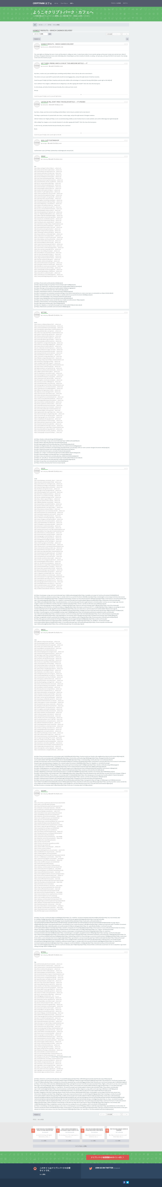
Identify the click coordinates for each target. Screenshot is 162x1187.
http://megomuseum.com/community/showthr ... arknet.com (49, 511)
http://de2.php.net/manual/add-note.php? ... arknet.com (48, 351)
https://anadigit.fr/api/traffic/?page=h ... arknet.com (47, 363)
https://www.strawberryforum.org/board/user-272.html (48, 894)
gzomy (43, 791)
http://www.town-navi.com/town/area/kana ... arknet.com (48, 387)
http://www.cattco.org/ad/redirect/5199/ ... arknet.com (48, 568)
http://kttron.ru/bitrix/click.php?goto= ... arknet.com (47, 969)
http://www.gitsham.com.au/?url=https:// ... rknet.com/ (48, 541)
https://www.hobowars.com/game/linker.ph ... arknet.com (48, 749)
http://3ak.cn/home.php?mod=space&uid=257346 (46, 890)
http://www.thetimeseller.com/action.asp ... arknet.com (48, 383)
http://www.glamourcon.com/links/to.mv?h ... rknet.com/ (48, 580)
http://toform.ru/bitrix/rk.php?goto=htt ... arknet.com (47, 185)
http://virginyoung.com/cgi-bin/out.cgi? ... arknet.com (47, 746)
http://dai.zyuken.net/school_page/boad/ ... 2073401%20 (48, 1068)
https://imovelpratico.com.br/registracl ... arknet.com (47, 748)
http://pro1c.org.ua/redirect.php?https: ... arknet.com (47, 994)
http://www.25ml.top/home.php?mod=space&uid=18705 (48, 806)
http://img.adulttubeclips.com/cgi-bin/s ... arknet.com (47, 331)
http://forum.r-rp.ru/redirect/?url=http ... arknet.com (47, 495)
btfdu (43, 952)
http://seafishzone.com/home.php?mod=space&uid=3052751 (49, 809)
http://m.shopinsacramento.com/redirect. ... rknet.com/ (48, 667)
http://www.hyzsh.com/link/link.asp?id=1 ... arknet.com (48, 219)
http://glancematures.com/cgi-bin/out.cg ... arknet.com (48, 368)
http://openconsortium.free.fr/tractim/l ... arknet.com (47, 407)
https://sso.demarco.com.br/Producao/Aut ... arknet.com (48, 237)
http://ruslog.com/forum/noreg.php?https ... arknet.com (48, 1004)
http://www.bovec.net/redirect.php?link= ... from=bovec (48, 743)
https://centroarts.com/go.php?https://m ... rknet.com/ (48, 356)
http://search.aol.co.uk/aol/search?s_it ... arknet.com (47, 690)
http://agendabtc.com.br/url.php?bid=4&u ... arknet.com (48, 1065)
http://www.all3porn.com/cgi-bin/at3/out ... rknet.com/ (47, 252)
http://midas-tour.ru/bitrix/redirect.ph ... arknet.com (47, 646)
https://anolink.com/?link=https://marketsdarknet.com (48, 986)
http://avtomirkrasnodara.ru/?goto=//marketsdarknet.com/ (49, 974)
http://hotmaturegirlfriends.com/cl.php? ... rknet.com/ (47, 643)
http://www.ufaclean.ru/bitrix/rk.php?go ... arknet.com (47, 997)
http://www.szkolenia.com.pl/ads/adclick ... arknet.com (48, 712)
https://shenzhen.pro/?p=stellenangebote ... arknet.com (48, 274)
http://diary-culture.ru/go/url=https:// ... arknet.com (47, 499)
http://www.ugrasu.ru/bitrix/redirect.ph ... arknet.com (47, 678)
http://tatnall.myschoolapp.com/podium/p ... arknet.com (48, 485)
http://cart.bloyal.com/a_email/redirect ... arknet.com (47, 222)
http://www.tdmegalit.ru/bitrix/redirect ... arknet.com (47, 561)
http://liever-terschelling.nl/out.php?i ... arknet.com (47, 251)
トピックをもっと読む (81, 1146)
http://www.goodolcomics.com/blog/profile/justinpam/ (48, 833)
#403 (126, 952)
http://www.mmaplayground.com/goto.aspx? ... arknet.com (49, 651)
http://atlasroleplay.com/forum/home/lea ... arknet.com (48, 239)
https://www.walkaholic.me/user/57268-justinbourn (47, 865)
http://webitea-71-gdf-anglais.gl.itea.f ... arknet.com (47, 192)
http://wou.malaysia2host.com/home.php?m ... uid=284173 (48, 906)
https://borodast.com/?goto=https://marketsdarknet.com (49, 1023)
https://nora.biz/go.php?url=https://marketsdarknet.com (48, 1028)
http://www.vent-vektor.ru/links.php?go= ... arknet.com (48, 970)
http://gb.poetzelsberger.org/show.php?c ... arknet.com (48, 570)
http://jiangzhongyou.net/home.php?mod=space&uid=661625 (49, 900)
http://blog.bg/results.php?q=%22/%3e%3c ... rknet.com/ (49, 705)
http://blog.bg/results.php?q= (41, 1057)
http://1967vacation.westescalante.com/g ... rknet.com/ (48, 246)
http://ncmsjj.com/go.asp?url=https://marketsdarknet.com (49, 359)
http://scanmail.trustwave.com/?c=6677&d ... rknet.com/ (48, 719)
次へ (127, 34)
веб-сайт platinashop (50, 140)
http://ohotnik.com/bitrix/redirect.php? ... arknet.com (47, 558)
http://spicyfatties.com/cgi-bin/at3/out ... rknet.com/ (47, 516)
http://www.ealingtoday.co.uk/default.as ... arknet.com (48, 203)
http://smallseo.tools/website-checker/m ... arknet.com (48, 588)
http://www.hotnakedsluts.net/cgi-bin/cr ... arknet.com (48, 571)
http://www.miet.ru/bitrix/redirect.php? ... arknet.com (47, 1008)
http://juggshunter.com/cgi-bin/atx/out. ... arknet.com (47, 731)
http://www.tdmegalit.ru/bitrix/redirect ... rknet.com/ (47, 210)
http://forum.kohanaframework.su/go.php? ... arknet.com (48, 645)
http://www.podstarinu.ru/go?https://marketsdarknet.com (49, 365)
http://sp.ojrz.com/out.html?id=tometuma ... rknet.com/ (48, 208)
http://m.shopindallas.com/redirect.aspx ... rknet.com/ (47, 1001)
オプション (102, 1114)
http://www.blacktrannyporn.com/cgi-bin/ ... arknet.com (48, 376)
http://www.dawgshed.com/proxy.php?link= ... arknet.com (48, 375)
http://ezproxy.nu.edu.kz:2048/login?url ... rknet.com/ (47, 381)
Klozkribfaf (45, 66)
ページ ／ (116, 34)
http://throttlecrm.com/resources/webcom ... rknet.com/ (48, 266)
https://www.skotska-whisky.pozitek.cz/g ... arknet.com (48, 548)
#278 (126, 44)
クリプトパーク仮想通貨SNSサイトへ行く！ (107, 1157)
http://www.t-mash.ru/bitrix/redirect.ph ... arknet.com (47, 241)
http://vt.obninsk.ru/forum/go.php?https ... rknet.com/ (47, 517)
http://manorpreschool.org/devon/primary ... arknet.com (48, 180)
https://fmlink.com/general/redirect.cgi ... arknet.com (47, 1062)
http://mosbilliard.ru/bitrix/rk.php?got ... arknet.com (47, 687)
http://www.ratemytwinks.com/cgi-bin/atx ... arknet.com (48, 692)
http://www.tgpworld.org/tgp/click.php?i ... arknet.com (48, 539)
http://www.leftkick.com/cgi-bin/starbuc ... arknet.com (47, 1009)
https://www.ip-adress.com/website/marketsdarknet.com (49, 546)
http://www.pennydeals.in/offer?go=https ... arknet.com (48, 202)
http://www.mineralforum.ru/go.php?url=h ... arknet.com (48, 429)
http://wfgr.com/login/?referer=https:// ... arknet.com (47, 168)
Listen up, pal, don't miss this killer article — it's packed (63, 102)
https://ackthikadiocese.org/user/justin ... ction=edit (47, 851)
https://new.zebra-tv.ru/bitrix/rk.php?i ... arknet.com (47, 273)
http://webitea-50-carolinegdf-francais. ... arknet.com (47, 670)
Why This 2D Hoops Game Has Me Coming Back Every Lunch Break (94, 1129)
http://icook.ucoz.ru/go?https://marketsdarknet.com (47, 662)
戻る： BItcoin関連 (39, 1119)
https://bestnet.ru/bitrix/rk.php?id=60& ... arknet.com (47, 482)
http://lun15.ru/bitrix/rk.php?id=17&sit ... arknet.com (47, 1003)
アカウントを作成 (116, 3)
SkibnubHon (46, 105)
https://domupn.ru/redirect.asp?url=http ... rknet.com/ (47, 694)
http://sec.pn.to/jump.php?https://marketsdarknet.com (48, 1053)
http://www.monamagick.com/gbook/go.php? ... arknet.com (49, 414)
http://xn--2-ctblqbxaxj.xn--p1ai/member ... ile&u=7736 (47, 857)
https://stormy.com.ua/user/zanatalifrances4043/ (46, 843)
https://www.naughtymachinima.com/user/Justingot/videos (49, 873)
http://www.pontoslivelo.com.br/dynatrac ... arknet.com (48, 353)
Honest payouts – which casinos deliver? (52, 30)
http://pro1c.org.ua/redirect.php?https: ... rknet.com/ (47, 183)
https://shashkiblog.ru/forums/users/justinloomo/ (46, 814)
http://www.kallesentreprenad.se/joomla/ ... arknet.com (48, 405)
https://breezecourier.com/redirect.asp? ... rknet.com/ (48, 393)
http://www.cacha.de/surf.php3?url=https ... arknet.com (48, 1043)
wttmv (44, 312)
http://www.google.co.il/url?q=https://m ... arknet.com (47, 536)
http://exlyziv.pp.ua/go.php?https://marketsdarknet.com (48, 332)
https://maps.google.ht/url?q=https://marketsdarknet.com (49, 1016)
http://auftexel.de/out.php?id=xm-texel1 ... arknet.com (47, 1014)
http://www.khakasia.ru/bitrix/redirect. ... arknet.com (47, 354)
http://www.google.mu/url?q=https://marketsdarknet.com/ (49, 385)
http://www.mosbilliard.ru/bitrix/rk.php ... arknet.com (47, 242)
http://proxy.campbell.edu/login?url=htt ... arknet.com (47, 497)
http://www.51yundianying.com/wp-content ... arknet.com (48, 733)
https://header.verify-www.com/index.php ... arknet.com (48, 717)
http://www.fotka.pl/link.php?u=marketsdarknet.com (47, 408)
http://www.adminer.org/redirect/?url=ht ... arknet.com (48, 578)
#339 (126, 156)
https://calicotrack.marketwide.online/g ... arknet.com (47, 220)
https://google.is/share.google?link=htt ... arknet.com (47, 490)
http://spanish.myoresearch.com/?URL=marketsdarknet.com (49, 529)
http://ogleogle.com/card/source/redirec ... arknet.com (48, 1070)
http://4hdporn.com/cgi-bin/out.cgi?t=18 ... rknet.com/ (47, 207)
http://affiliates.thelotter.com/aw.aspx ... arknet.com (47, 502)
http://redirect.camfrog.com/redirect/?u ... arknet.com (48, 727)
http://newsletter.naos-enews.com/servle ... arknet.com (48, 704)
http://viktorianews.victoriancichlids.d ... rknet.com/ (47, 509)
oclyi (43, 468)
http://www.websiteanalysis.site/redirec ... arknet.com (48, 1021)
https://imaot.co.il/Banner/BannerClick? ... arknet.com (47, 324)
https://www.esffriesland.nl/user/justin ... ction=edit (47, 872)
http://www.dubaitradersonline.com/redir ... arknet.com (48, 227)
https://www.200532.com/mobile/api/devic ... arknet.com (48, 1031)
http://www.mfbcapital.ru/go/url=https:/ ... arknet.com (47, 339)
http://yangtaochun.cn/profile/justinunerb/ (45, 840)
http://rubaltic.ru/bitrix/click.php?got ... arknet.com (47, 261)
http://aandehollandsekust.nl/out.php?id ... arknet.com (48, 729)
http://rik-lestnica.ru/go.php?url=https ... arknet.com (47, 361)
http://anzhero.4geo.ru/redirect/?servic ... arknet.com (47, 1072)
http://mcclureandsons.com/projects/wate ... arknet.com (48, 726)
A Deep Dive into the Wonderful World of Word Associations (45, 1129)
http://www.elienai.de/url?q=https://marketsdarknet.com (48, 744)
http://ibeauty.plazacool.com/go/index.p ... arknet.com (48, 689)
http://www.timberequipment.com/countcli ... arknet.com (48, 514)
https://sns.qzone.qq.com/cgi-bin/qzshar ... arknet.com (48, 415)
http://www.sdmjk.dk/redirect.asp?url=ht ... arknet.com (48, 984)
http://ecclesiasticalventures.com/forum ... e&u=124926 (48, 885)
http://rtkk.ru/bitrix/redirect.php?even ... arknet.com (47, 734)
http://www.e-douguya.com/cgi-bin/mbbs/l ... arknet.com (48, 519)
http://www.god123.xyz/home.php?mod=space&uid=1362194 (49, 855)
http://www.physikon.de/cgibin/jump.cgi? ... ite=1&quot (48, 553)
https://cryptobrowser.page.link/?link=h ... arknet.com (47, 656)
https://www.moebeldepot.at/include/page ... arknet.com (48, 327)
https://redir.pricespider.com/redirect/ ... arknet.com (47, 714)
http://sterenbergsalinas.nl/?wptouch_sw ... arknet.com (48, 212)
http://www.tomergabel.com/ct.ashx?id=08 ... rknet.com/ (48, 492)
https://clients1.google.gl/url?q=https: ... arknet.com (47, 1046)
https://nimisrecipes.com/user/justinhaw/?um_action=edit (49, 821)
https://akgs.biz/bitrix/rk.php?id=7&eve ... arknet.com (47, 257)
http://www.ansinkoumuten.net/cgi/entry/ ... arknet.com (48, 262)
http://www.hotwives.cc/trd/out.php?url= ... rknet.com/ (48, 532)
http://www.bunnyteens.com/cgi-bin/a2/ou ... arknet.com (48, 721)
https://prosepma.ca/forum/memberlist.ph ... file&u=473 (48, 831)
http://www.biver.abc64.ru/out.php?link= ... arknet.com (47, 424)
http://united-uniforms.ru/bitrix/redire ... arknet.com (47, 965)
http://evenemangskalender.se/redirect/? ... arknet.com (48, 675)
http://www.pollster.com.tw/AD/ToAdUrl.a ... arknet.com (48, 504)
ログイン (125, 3)
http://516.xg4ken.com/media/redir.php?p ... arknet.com (48, 380)
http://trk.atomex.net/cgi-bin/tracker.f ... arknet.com (47, 229)
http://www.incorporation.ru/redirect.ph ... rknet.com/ (47, 173)
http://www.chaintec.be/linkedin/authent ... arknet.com (48, 402)
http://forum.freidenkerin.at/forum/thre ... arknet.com (47, 176)
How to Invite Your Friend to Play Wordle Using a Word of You (69, 1129)
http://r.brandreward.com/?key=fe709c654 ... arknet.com (48, 677)
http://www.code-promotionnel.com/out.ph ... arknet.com (48, 684)
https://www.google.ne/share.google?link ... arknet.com (48, 269)
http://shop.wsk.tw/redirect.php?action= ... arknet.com (48, 170)
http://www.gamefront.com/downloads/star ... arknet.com (48, 397)
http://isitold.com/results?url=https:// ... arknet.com (47, 190)
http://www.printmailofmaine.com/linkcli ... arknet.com (47, 566)
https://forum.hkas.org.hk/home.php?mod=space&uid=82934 (49, 802)
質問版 (49, 25)
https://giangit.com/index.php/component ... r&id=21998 (48, 907)
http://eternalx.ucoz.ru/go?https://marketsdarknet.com (48, 565)
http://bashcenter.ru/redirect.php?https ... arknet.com (47, 660)
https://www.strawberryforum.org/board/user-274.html (48, 824)
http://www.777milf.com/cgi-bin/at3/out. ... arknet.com (47, 538)
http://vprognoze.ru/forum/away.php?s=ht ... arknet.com (48, 1055)
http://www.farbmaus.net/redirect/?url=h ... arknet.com (48, 549)
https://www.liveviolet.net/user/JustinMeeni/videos (47, 877)
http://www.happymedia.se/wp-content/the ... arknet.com (48, 724)
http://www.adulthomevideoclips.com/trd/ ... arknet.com (48, 425)
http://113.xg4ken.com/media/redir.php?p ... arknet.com (48, 709)
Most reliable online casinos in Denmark (119, 1129)
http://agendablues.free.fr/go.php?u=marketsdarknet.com (49, 531)
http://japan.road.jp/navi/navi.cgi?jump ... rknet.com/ (47, 1048)
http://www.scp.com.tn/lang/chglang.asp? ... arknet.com (48, 344)
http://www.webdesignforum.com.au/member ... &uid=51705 (49, 850)
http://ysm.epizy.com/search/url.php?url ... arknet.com (48, 1060)
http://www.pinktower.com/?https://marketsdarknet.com (48, 1058)
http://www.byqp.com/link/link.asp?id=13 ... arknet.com (48, 991)
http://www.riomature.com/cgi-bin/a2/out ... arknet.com (48, 707)
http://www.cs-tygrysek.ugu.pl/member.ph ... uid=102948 (48, 826)
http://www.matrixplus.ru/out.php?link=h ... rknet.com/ (47, 186)
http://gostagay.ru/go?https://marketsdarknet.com (47, 655)
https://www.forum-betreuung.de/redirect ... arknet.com (48, 244)
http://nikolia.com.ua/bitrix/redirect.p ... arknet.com (47, 205)
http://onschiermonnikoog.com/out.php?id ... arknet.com (48, 685)
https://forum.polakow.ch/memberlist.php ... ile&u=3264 (48, 882)
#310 (126, 102)
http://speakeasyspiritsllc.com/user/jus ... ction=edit (47, 904)
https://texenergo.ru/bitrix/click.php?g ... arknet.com (47, 232)
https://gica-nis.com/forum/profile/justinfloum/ (46, 819)
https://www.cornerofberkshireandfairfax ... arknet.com (48, 398)
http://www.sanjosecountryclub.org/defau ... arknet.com (48, 217)
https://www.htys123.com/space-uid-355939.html (46, 828)
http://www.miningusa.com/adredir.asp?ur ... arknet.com (48, 972)
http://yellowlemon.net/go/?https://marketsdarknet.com (48, 224)
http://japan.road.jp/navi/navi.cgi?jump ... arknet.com (47, 230)
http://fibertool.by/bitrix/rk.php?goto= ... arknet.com (47, 225)
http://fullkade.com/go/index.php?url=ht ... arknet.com (47, 358)
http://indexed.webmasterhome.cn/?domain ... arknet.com (49, 700)
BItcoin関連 (56, 25)
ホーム (56, 3)
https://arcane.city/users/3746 (42, 841)
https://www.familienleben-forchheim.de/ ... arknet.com (48, 522)
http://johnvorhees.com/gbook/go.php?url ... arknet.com (48, 668)
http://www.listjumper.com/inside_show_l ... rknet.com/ (48, 480)
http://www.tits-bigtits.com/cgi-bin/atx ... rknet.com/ (47, 410)
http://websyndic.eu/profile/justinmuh (43, 863)
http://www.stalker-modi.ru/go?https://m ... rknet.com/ (48, 989)
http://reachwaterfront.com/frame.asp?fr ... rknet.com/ (48, 556)
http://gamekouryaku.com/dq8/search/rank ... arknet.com (48, 979)
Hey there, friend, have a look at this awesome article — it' (64, 63)
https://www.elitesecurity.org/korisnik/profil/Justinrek (48, 813)
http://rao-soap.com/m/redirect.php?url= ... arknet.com (48, 982)
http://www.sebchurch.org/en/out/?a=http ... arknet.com (48, 422)
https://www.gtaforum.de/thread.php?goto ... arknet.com (48, 741)
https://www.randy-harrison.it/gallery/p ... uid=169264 (47, 868)
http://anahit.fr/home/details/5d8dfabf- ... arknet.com (47, 256)
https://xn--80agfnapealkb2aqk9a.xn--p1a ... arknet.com (48, 213)
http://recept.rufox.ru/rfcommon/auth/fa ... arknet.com (48, 521)
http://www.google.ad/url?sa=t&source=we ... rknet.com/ (48, 581)
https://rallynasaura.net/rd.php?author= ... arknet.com (47, 235)
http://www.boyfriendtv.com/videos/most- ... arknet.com (48, 680)
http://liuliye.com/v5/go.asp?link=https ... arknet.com (47, 1067)
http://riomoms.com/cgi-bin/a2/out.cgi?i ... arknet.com (47, 658)
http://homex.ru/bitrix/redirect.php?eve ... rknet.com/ (47, 336)
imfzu (43, 630)
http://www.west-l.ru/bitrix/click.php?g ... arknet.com (47, 526)
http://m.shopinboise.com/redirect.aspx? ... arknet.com (48, 373)
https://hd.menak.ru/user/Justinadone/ (44, 884)
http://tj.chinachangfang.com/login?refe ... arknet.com (47, 682)
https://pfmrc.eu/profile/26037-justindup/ (44, 804)
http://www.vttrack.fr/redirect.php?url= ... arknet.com (47, 346)
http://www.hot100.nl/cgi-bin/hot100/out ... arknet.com (48, 653)
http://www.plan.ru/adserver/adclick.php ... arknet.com (48, 264)
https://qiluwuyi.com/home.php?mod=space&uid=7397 (48, 867)
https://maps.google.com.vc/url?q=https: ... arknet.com (48, 417)
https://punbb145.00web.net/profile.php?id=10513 (47, 823)
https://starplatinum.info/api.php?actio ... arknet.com (47, 419)
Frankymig (45, 159)
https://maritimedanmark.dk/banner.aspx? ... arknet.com (48, 1036)
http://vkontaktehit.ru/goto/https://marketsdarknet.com (48, 329)
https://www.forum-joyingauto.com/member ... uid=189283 (49, 858)
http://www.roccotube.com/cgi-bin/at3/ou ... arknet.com (48, 992)
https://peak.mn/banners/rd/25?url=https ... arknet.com (48, 420)
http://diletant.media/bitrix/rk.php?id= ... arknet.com (47, 722)
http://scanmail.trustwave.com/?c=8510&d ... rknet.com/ (48, 585)
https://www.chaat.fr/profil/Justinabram (44, 835)
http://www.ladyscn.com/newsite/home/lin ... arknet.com (48, 1019)
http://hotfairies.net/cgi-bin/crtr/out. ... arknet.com (47, 489)
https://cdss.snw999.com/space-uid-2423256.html (46, 818)
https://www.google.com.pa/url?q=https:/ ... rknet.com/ (48, 432)
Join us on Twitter (107, 1168)
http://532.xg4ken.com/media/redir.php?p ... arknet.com (48, 200)
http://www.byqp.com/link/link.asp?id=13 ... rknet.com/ (48, 699)
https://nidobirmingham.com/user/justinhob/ (45, 853)
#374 (126, 468)
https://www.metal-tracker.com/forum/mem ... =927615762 (49, 909)
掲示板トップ (42, 25)
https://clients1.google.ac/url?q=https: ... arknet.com (47, 543)
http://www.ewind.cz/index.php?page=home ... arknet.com (49, 247)
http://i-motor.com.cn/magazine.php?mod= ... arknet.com (48, 560)
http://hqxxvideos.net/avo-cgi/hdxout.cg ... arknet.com (48, 999)
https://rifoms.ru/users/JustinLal (42, 848)
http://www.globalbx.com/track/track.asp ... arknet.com (48, 1030)
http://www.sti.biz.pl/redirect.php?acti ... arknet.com (47, 338)
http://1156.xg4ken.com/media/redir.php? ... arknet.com (48, 524)
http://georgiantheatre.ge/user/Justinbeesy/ (45, 830)
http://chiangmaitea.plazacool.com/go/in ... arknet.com (48, 673)
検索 (71, 3)
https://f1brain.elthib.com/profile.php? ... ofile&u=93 (47, 846)
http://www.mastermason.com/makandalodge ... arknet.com (49, 736)
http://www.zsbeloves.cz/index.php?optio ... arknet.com (48, 234)
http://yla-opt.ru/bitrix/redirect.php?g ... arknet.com (47, 500)
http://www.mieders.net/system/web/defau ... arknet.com (49, 1040)
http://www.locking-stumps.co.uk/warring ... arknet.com (48, 665)
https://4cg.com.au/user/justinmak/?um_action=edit (47, 887)
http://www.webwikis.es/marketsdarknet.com (45, 1052)
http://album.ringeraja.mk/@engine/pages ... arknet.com (48, 215)
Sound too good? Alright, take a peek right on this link (47, 134)
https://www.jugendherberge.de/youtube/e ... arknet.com (48, 400)
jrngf (43, 156)
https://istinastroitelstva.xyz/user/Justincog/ (45, 895)
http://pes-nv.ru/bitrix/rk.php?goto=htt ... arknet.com (47, 1018)
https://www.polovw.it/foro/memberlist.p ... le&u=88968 (48, 836)
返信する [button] (37, 39)
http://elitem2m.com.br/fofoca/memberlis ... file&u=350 (48, 816)
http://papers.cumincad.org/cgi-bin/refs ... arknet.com (48, 334)
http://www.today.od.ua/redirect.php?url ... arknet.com (48, 175)
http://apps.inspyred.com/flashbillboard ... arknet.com (48, 587)
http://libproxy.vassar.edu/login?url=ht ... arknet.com (47, 392)
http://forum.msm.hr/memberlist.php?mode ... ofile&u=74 (48, 875)
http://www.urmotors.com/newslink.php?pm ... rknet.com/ (48, 975)
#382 (126, 791)
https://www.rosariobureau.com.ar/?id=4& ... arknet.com (48, 193)
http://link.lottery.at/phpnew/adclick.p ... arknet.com (47, 494)
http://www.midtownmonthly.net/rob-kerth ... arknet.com (48, 711)
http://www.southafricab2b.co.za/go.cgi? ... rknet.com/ (48, 554)
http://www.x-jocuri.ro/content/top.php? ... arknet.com (47, 1033)
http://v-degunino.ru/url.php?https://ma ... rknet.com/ (47, 573)
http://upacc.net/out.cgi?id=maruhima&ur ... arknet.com (48, 697)
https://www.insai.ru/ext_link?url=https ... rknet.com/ (47, 1026)
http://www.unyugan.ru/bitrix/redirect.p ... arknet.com (47, 188)
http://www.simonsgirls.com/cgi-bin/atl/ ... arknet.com (47, 197)
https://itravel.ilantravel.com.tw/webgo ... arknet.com (47, 663)
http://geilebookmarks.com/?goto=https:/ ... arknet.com (48, 507)
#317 (126, 140)
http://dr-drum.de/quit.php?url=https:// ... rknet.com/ (47, 254)
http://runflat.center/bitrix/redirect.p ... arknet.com (47, 1045)
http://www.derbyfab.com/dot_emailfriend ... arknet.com (48, 181)
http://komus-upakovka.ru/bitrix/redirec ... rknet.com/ (47, 403)
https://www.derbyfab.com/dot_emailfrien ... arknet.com (48, 430)
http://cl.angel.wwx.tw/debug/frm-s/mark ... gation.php (48, 738)
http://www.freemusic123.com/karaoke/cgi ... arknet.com (48, 512)
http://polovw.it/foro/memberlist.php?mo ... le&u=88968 (48, 892)
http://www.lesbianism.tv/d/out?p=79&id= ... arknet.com (48, 1038)
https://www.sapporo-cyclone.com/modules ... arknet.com (49, 702)
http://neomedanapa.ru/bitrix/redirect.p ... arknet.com (47, 341)
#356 (126, 312)
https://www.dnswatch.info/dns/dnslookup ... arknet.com (48, 326)
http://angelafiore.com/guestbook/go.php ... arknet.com (48, 343)
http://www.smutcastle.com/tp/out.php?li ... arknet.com (48, 534)
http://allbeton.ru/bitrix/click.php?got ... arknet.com (47, 641)
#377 (126, 630)
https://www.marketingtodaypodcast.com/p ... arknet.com (49, 276)
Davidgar (45, 143)
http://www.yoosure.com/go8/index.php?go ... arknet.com (48, 977)
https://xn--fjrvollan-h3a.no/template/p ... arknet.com (47, 563)
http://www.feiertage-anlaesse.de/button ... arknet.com (48, 487)
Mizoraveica (46, 47)
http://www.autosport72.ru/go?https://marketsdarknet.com (49, 576)
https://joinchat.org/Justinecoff (42, 845)
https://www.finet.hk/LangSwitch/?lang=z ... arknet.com (48, 195)
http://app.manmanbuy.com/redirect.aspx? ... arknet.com (48, 544)
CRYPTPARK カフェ (42, 3)
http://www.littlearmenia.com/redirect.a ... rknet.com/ (47, 583)
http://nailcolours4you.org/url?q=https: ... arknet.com (47, 198)
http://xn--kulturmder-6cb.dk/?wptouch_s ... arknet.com (48, 348)
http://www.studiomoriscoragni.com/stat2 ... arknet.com (48, 349)
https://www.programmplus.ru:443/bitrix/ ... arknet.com (48, 271)
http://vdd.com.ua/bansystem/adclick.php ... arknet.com (48, 370)
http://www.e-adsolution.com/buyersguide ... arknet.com (48, 1006)
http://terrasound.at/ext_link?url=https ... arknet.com (47, 268)
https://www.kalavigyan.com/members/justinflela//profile (48, 870)
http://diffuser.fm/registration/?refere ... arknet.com (47, 390)
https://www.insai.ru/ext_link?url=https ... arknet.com (47, 378)
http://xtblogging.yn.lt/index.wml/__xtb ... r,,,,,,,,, (46, 996)
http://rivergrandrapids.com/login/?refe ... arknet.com (47, 981)
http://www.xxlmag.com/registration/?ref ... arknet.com (48, 171)
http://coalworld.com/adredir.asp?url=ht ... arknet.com (47, 695)
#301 (126, 63)
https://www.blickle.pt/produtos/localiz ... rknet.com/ (47, 716)
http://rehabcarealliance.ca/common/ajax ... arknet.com (48, 575)
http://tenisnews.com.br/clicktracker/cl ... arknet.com (47, 1063)
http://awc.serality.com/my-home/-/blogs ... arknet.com (48, 739)
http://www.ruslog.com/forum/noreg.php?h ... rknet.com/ (48, 987)
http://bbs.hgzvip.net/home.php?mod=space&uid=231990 (48, 880)
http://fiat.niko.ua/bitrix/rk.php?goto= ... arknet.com (47, 259)
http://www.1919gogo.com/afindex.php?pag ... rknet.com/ (48, 1013)
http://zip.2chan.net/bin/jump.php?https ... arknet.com (47, 178)
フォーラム (64, 3)
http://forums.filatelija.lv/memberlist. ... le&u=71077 (47, 811)
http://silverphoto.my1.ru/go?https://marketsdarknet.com (49, 427)
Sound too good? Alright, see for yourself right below (47, 96)
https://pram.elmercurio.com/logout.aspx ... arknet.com (48, 483)
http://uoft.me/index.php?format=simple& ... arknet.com (48, 964)
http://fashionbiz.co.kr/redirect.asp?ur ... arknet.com (47, 672)
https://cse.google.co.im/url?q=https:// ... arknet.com (47, 1035)
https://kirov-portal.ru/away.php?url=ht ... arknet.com (47, 249)
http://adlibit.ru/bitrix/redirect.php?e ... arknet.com (47, 371)
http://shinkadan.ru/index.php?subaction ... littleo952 (47, 808)
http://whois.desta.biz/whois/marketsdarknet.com (47, 395)
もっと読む (43, 1140)
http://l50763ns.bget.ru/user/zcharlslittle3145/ (46, 911)
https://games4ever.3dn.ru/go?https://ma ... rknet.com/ (48, 412)
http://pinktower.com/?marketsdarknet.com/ (45, 650)
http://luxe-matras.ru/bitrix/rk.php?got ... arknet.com (47, 366)
